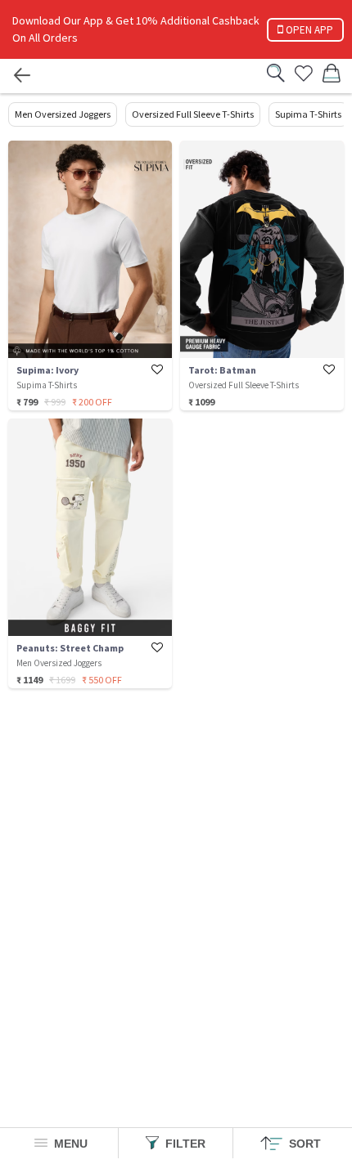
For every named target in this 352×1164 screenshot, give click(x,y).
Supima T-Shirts (308, 114)
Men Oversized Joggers (63, 114)
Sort (303, 1143)
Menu (69, 1143)
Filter (183, 1143)
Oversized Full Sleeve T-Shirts (193, 114)
